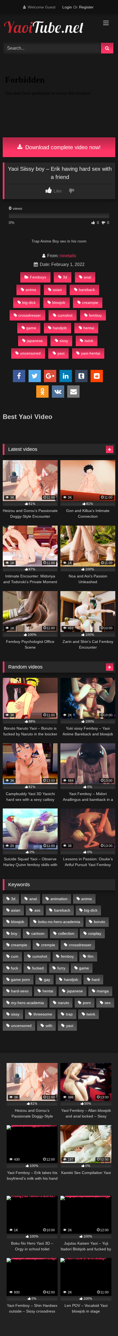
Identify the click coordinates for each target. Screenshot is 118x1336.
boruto (99, 921)
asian (57, 289)
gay (47, 979)
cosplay (94, 933)
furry (61, 968)
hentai (88, 328)
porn (87, 1002)
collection (66, 933)
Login (67, 7)
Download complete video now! (62, 147)
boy (14, 933)
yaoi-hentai (90, 353)
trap (69, 1014)
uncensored (30, 353)
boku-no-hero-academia (59, 921)
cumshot (65, 315)
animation (59, 899)
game (31, 328)
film (91, 956)
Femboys (38, 277)
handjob (60, 328)
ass (37, 910)
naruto (63, 1002)
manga (103, 991)
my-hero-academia (27, 1002)
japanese (35, 341)
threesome (42, 1014)
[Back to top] (101, 1319)
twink (89, 341)
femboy (95, 315)
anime (31, 289)
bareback (87, 289)
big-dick (29, 302)
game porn (20, 979)
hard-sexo (20, 991)
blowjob (58, 302)
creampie (90, 302)
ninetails (68, 255)
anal (87, 277)
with (49, 1025)
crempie (48, 945)
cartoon (37, 933)
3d (65, 277)
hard (96, 979)
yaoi (60, 353)
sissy (64, 341)
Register (86, 7)
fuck (14, 968)
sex (108, 1002)
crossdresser (29, 315)
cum (14, 956)
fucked (38, 968)
